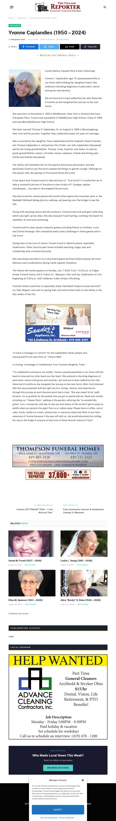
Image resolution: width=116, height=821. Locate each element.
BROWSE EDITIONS (58, 768)
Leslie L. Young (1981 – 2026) (76, 560)
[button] (82, 780)
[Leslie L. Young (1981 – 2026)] (84, 543)
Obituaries (15, 25)
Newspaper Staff (18, 39)
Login (11, 636)
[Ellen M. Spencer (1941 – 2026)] (31, 583)
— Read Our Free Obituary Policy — (58, 55)
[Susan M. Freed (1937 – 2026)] (31, 543)
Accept (58, 809)
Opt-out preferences (49, 817)
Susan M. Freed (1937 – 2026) (25, 560)
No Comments (49, 39)
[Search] (104, 7)
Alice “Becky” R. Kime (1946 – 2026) (81, 600)
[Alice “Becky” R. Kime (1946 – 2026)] (84, 583)
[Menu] (12, 7)
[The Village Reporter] (58, 7)
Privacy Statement (66, 817)
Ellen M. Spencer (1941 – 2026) (25, 600)
